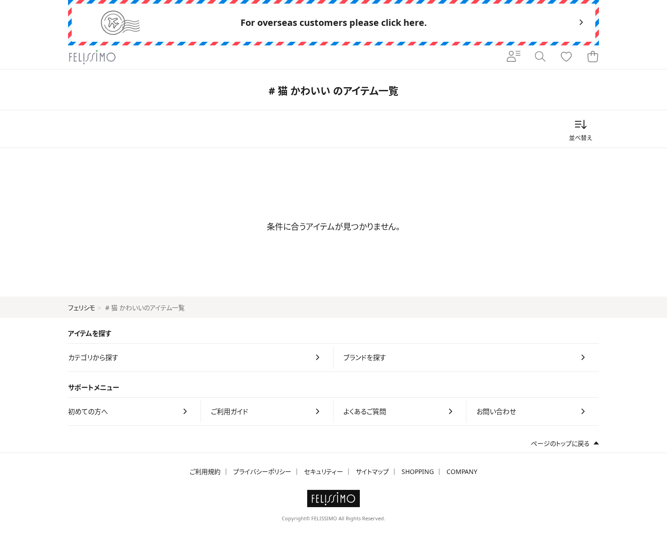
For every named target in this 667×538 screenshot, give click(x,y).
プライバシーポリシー (262, 471)
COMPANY (461, 471)
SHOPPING (418, 471)
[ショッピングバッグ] (592, 57)
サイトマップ (372, 471)
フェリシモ (81, 307)
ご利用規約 (205, 471)
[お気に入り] (566, 57)
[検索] (540, 57)
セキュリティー (323, 471)
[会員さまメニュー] (513, 57)
